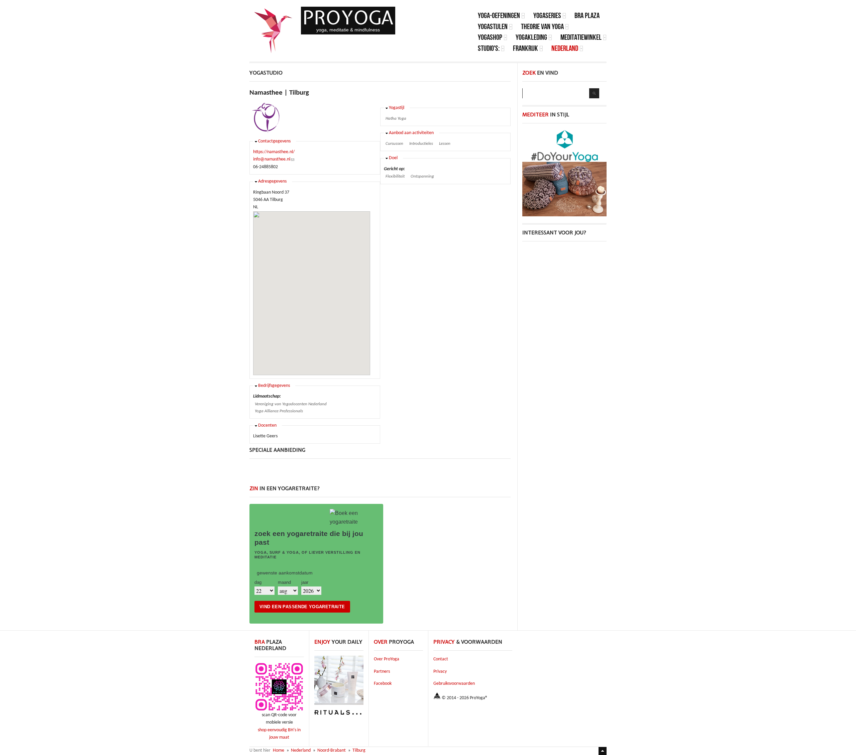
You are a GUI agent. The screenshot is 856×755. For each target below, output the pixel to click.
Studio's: (489, 48)
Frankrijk (525, 48)
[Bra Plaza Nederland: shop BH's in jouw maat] (279, 710)
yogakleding (531, 37)
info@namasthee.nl (273, 159)
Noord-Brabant (331, 750)
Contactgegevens (274, 141)
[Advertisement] (380, 475)
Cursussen (394, 143)
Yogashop (490, 37)
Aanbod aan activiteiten (411, 132)
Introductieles (421, 143)
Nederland (564, 48)
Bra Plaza (587, 15)
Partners (382, 671)
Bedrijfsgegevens (274, 385)
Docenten (267, 425)
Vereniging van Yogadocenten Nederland (291, 404)
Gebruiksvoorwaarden (454, 683)
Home (278, 750)
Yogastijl (396, 107)
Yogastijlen (493, 26)
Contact (440, 659)
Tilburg (358, 750)
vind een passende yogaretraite (302, 606)
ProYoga (348, 17)
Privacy (440, 671)
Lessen (444, 143)
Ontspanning (422, 176)
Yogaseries (547, 15)
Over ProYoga (386, 659)
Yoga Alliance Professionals (279, 411)
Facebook (383, 683)
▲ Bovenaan (603, 751)
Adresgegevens (272, 181)
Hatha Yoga (396, 118)
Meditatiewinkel (581, 37)
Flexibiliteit (395, 176)
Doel (393, 157)
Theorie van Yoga (542, 26)
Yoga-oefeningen (499, 15)
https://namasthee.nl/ (274, 151)
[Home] (273, 31)
